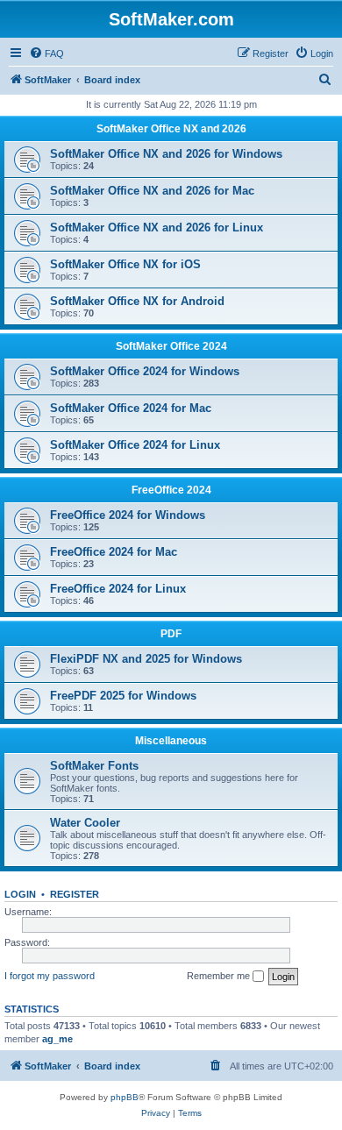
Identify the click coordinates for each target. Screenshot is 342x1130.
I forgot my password (49, 975)
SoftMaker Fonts (94, 765)
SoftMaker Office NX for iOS (125, 264)
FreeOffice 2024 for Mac (113, 551)
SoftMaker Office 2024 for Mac (130, 408)
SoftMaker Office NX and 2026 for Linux (156, 227)
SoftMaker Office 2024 (171, 346)
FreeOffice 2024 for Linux (118, 588)
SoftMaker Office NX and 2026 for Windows (166, 153)
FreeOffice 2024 (171, 490)
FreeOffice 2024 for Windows (127, 515)
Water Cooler (85, 822)
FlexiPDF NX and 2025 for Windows (146, 658)
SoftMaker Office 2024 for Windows (144, 371)
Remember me (220, 975)
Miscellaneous (171, 741)
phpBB (124, 1097)
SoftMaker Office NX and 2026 (171, 129)
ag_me (57, 1039)
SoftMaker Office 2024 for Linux (135, 444)
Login (20, 894)
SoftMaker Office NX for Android (137, 301)
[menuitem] (46, 53)
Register (74, 894)
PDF (171, 634)
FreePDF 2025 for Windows (123, 695)
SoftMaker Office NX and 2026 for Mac (152, 190)
